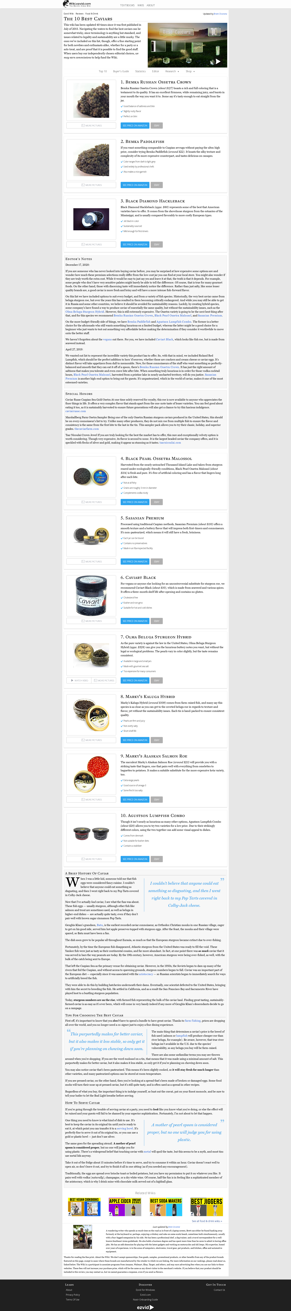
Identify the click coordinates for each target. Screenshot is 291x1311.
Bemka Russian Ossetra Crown (133, 315)
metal (147, 1151)
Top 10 (103, 71)
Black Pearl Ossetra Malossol (172, 315)
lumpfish (181, 1035)
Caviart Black (164, 339)
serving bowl (125, 1128)
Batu (100, 925)
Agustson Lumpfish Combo (173, 321)
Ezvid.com (145, 1294)
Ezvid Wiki (69, 13)
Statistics (140, 71)
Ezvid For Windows (145, 1289)
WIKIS (140, 5)
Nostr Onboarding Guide (145, 1299)
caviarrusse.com (75, 411)
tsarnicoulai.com (170, 442)
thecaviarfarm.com (87, 429)
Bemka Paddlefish (139, 321)
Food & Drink (91, 13)
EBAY (156, 125)
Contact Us (219, 1289)
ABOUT (151, 5)
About (69, 1289)
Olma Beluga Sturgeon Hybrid (84, 311)
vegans (107, 339)
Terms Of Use (72, 1299)
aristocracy (146, 974)
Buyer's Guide (121, 71)
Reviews (80, 13)
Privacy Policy (73, 1294)
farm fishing (193, 1020)
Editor (155, 71)
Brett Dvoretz (174, 1227)
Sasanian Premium (210, 315)
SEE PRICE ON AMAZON (135, 125)
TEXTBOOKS (127, 5)
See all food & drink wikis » (207, 1221)
